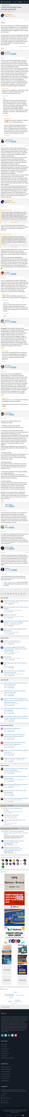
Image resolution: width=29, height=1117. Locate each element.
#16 (27, 510)
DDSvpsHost (6, 753)
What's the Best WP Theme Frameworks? (16, 784)
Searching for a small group (12, 728)
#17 (27, 531)
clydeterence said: (6, 210)
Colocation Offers (13, 745)
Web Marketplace (5, 1080)
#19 (27, 574)
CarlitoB (5, 729)
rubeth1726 (6, 303)
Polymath (6, 793)
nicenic (5, 686)
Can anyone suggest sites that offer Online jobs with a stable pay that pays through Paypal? (15, 649)
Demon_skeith (9, 547)
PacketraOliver (7, 703)
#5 (27, 145)
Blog (4, 1095)
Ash (6, 526)
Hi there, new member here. (12, 641)
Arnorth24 (6, 666)
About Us (5, 1093)
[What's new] (24, 1)
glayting (7, 320)
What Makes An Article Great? (11, 815)
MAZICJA (6, 674)
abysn (4, 99)
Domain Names (10, 686)
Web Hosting (11, 666)
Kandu (5, 737)
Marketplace (5, 1102)
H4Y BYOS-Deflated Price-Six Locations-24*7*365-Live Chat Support (14, 841)
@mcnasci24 (11, 399)
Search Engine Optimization (15, 610)
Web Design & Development (16, 771)
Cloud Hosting (4, 1051)
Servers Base (8, 504)
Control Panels (4, 1055)
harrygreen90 (7, 771)
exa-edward (6, 602)
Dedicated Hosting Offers (14, 624)
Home (20, 1115)
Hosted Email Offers (5, 1076)
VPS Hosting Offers (14, 703)
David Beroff (6, 759)
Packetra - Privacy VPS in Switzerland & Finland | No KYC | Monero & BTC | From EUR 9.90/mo (15, 833)
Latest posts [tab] (3, 805)
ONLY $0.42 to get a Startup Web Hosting (16, 601)
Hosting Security (4, 1053)
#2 (27, 57)
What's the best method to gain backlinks (16, 798)
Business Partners (11, 729)
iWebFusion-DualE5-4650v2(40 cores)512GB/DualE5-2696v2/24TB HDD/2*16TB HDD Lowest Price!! (13, 849)
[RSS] (23, 1115)
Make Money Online (15, 652)
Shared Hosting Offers (14, 602)
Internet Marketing (11, 737)
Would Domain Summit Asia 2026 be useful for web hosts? (14, 691)
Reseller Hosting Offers (6, 1069)
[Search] (27, 1)
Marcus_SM (6, 745)
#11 (27, 371)
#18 (27, 552)
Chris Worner (6, 610)
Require (7, 568)
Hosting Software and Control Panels (15, 674)
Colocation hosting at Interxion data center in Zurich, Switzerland (14, 743)
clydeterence (8, 140)
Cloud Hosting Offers (5, 1074)
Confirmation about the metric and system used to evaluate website (14, 735)
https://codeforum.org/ (10, 582)
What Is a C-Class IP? (10, 615)
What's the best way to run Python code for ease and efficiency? (15, 769)
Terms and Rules (9, 1115)
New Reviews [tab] (15, 828)
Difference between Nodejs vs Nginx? (15, 758)
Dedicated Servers (5, 1049)
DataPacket (6, 624)
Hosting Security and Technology (16, 616)
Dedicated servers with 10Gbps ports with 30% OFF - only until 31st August (16, 622)
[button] (1, 2)
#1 (27, 20)
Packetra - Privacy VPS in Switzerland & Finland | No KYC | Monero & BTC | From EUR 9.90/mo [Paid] (16, 700)
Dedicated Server (7, 824)
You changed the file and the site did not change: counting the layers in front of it (16, 717)
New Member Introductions (14, 642)
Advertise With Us (7, 1098)
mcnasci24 (8, 365)
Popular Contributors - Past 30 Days (11, 857)
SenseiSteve (6, 632)
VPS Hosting (10, 793)
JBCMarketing (7, 800)
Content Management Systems (14, 785)
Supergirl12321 (7, 652)
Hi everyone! (7, 657)
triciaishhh (6, 658)
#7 (27, 206)
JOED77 (5, 785)
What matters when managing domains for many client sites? (16, 684)
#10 (27, 325)
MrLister (7, 272)
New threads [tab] (10, 805)
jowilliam (7, 52)
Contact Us (5, 1100)
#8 (27, 277)
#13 (27, 418)
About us (15, 1115)
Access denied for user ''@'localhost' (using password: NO (14, 671)
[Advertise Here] (6, 970)
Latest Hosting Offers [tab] (5, 828)
